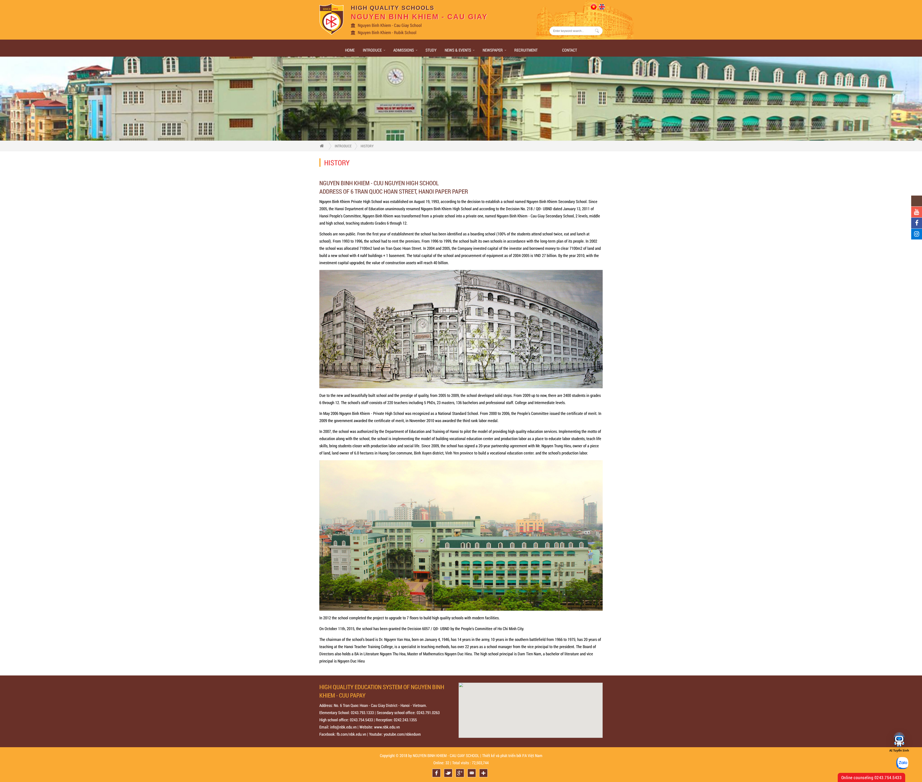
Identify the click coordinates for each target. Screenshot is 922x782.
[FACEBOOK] (916, 223)
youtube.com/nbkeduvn (402, 734)
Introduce (372, 50)
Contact (569, 50)
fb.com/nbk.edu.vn (351, 734)
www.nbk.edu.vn (387, 727)
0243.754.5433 (361, 719)
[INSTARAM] (916, 234)
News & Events (458, 50)
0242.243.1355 (405, 719)
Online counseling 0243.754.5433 (871, 777)
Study (431, 50)
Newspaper (493, 50)
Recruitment (526, 50)
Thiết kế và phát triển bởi (501, 755)
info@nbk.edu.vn (343, 727)
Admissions (403, 50)
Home (350, 50)
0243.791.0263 (428, 712)
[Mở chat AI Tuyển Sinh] (899, 739)
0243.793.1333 (362, 712)
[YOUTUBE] (916, 212)
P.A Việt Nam (532, 755)
